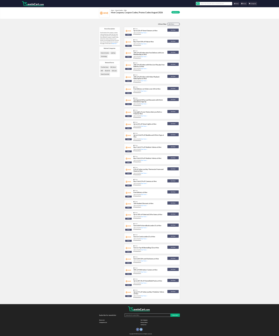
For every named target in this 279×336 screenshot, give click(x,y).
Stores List (102, 320)
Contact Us (143, 324)
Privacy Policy (144, 322)
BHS (102, 70)
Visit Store (175, 12)
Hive (125, 10)
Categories (253, 3)
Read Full (114, 43)
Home (236, 4)
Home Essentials (105, 74)
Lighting (113, 53)
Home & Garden (119, 10)
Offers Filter (162, 24)
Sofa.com (114, 70)
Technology (104, 56)
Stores (244, 3)
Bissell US (107, 70)
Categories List (103, 322)
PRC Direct (113, 67)
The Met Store (104, 67)
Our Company (144, 320)
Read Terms (144, 32)
